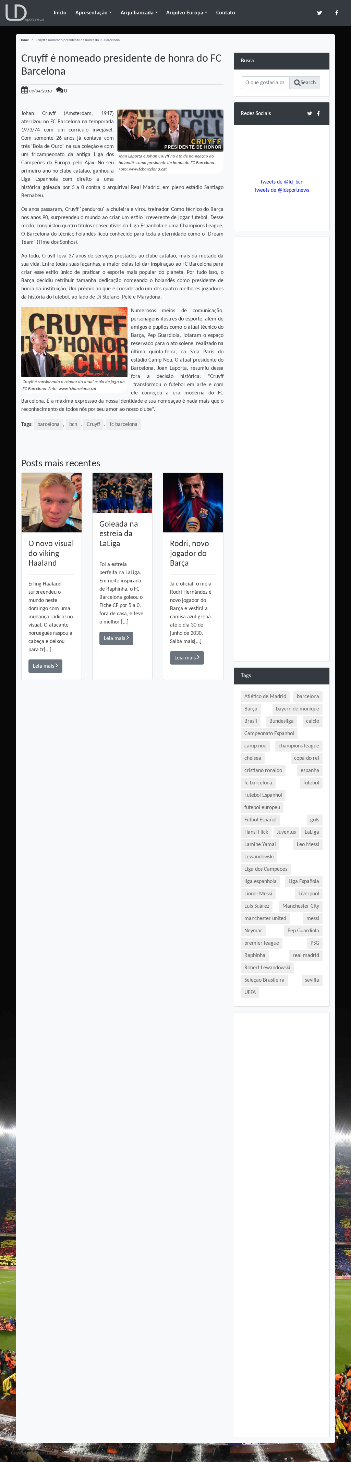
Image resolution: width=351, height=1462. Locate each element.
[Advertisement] (122, 777)
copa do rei (306, 758)
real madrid (306, 955)
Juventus (286, 832)
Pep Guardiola (303, 931)
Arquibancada (137, 13)
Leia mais (44, 666)
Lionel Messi (258, 894)
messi (312, 918)
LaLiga (312, 832)
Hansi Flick (256, 832)
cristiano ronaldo (263, 770)
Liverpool (309, 894)
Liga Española (304, 881)
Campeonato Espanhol (269, 733)
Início (60, 13)
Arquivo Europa (184, 13)
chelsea (252, 758)
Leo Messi (308, 844)
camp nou (255, 746)
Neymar (253, 931)
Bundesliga (281, 721)
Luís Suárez (256, 906)
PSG (315, 943)
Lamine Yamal (260, 844)
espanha (310, 770)
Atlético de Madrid (265, 697)
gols (314, 820)
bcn (73, 424)
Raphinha (254, 955)
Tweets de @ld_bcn (281, 182)
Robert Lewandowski (267, 968)
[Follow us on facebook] (336, 13)
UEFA (250, 992)
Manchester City (300, 906)
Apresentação (91, 13)
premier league (261, 943)
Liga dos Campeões (265, 869)
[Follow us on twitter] (319, 13)
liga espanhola (260, 881)
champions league (299, 746)
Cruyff (93, 424)
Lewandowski (259, 857)
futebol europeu (262, 807)
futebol (311, 783)
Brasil (250, 721)
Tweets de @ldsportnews (281, 190)
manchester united (265, 918)
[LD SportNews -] (24, 13)
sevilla (312, 980)
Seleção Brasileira (264, 980)
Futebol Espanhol (263, 795)
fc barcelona (123, 424)
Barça (250, 709)
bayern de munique (297, 709)
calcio (312, 721)
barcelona (48, 424)
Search (308, 83)
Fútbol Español (260, 820)
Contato (225, 13)
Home (24, 40)
